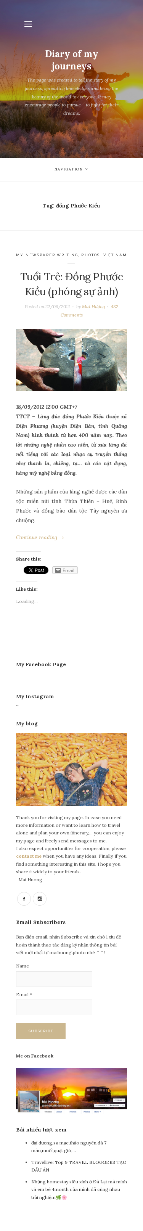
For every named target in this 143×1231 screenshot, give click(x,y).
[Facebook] (24, 899)
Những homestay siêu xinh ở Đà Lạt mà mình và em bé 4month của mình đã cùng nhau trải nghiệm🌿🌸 (79, 1189)
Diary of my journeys (71, 60)
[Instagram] (40, 899)
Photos (90, 255)
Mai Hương (93, 306)
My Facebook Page (41, 664)
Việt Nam (115, 255)
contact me (29, 856)
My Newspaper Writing (47, 255)
